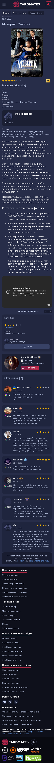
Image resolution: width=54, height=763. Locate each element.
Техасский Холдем (11, 619)
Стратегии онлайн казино (14, 588)
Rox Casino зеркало (11, 647)
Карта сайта (26, 724)
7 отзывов (9, 327)
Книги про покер (10, 579)
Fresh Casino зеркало (12, 655)
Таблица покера (10, 606)
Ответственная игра (12, 720)
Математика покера (11, 611)
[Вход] (49, 4)
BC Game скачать (10, 642)
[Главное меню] (4, 4)
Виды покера (8, 615)
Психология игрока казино (15, 596)
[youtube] (16, 702)
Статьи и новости (10, 724)
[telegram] (10, 702)
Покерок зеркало (10, 674)
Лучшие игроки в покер (13, 583)
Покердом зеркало (11, 670)
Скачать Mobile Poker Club (15, 687)
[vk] (4, 702)
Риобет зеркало (9, 638)
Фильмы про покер (11, 575)
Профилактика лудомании (14, 592)
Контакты (13, 711)
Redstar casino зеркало (13, 651)
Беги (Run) (9, 318)
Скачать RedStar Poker (13, 691)
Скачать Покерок (10, 678)
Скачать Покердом (11, 683)
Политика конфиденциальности (17, 716)
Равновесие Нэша (10, 628)
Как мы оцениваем (32, 720)
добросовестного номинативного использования (22, 732)
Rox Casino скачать (11, 660)
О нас (5, 711)
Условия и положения (30, 711)
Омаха (5, 624)
